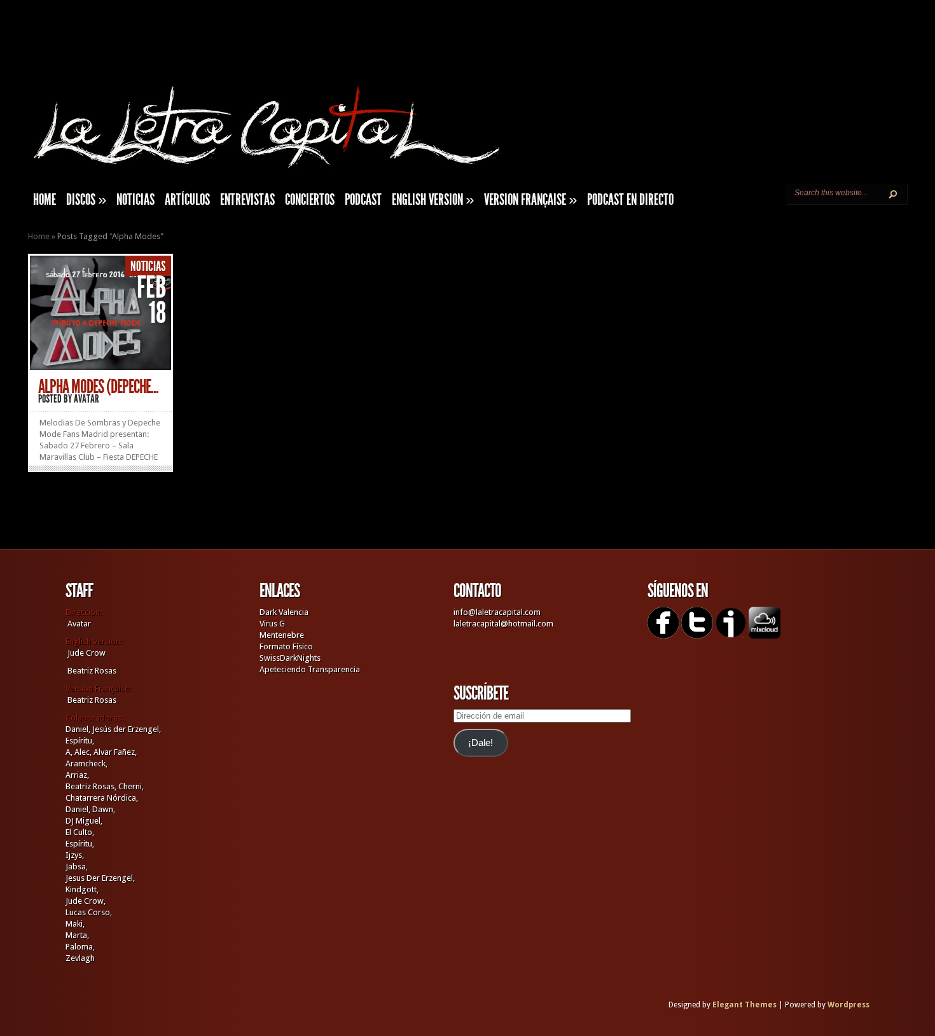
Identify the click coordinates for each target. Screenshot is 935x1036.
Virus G (272, 623)
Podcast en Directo (630, 200)
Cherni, (131, 786)
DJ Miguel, (84, 820)
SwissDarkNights (290, 658)
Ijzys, (75, 855)
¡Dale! (480, 743)
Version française (530, 200)
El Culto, (80, 832)
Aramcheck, (86, 763)
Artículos (187, 200)
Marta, (77, 935)
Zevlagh (80, 958)
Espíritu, (80, 740)
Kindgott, (82, 889)
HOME (44, 200)
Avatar (86, 399)
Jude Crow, (86, 901)
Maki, (75, 924)
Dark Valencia (284, 612)
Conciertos (310, 200)
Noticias (135, 200)
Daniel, (78, 729)
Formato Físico (286, 646)
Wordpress (848, 1004)
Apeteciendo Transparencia (310, 669)
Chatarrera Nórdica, (102, 798)
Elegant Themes (744, 1004)
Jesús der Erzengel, (126, 729)
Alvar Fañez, (115, 752)
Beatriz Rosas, (92, 786)
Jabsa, (77, 866)
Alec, (83, 752)
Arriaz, (77, 775)
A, (69, 752)
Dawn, (102, 809)
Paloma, (80, 946)
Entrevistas (247, 200)
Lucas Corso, (89, 912)
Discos (86, 200)
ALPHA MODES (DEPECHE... (98, 386)
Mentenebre (282, 635)
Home (39, 236)
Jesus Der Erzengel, (100, 878)
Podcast (363, 200)
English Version (433, 200)
